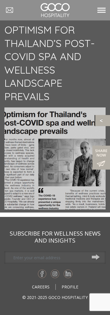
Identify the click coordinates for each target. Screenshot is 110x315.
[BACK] (103, 120)
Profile (70, 287)
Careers (41, 287)
